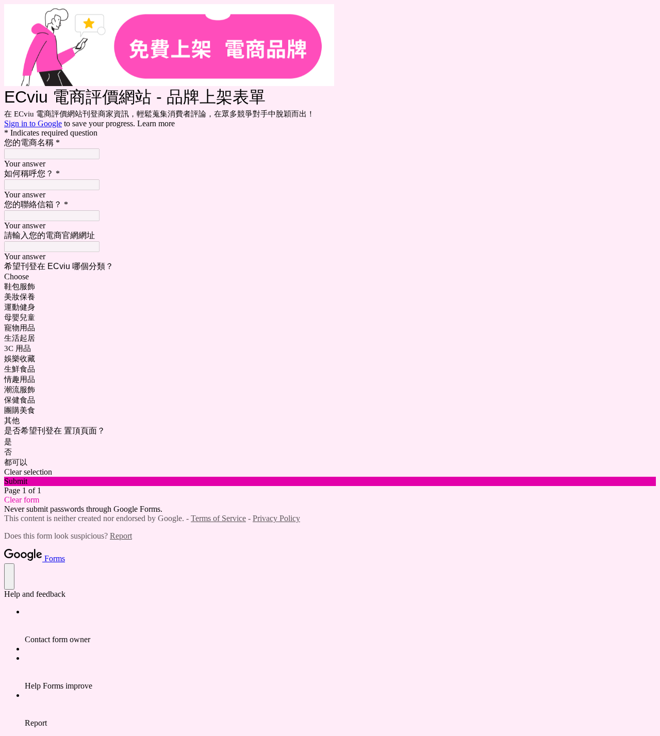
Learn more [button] (156, 123)
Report (121, 535)
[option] (330, 276)
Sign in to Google (33, 123)
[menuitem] (340, 625)
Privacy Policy (276, 518)
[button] (330, 472)
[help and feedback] (9, 576)
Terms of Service (218, 518)
